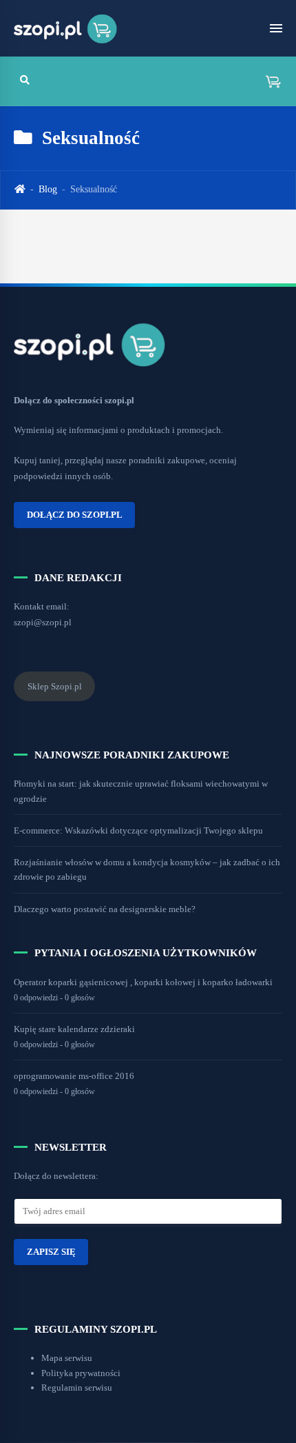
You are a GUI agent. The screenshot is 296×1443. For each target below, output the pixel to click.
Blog (48, 189)
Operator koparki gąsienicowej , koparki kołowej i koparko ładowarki (143, 982)
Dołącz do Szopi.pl (75, 515)
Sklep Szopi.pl (55, 686)
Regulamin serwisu (76, 1387)
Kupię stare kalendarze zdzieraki (74, 1029)
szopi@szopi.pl (43, 622)
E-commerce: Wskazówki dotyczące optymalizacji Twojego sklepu (138, 830)
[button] (268, 81)
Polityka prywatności (80, 1373)
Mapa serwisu (66, 1358)
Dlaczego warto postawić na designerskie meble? (104, 909)
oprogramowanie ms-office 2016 (74, 1076)
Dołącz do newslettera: (56, 1176)
